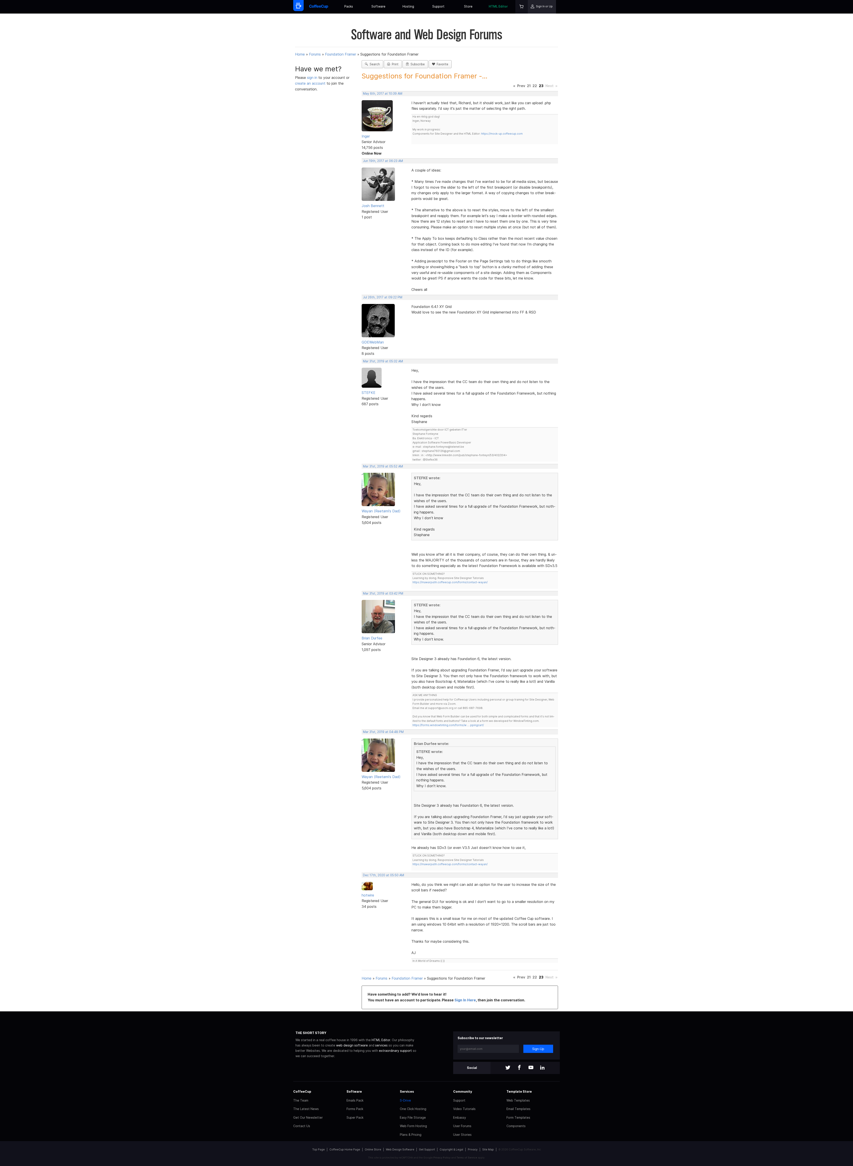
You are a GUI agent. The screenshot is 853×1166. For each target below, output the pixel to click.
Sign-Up (538, 1049)
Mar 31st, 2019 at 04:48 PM (383, 732)
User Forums (462, 1126)
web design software (352, 1045)
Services (407, 1091)
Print (394, 64)
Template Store (519, 1091)
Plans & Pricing (410, 1134)
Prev (521, 86)
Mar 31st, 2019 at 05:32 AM (383, 361)
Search (374, 64)
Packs (348, 6)
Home (300, 54)
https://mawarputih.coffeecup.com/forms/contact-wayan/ (450, 582)
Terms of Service (466, 1157)
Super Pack (355, 1117)
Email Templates (518, 1109)
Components (516, 1126)
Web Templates (518, 1100)
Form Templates (518, 1117)
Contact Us (301, 1126)
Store (468, 6)
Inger (366, 136)
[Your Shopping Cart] (521, 7)
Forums (315, 54)
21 (529, 86)
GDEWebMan (373, 342)
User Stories (462, 1134)
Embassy (459, 1117)
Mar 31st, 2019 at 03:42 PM (383, 593)
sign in (312, 77)
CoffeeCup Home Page (344, 1149)
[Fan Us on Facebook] (519, 1068)
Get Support (427, 1149)
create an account (310, 83)
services (381, 1045)
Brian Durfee (372, 638)
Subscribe (417, 64)
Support (438, 6)
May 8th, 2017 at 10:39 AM (382, 93)
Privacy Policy (441, 1157)
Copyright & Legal (451, 1149)
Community (462, 1091)
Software (378, 6)
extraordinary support (395, 1050)
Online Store (373, 1149)
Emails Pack (355, 1100)
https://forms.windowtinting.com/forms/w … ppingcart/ (448, 725)
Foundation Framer (340, 54)
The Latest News (306, 1109)
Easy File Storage (413, 1117)
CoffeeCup (302, 1091)
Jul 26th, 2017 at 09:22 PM (382, 297)
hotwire (368, 895)
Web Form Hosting (413, 1126)
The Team (300, 1100)
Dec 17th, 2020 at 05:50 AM (383, 875)
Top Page (318, 1149)
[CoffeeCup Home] (318, 7)
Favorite (441, 64)
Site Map (488, 1149)
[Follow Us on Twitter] (507, 1068)
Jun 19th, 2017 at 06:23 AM (383, 161)
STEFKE (368, 392)
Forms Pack (355, 1109)
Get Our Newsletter (308, 1117)
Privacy (473, 1149)
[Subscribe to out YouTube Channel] (530, 1068)
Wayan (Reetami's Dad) (381, 511)
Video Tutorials (464, 1109)
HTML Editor (498, 6)
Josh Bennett (373, 206)
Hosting (408, 6)
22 (534, 86)
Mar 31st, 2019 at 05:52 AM (383, 466)
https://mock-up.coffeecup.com (502, 133)
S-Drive (405, 1100)
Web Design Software (400, 1149)
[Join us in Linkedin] (542, 1068)
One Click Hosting (413, 1109)
